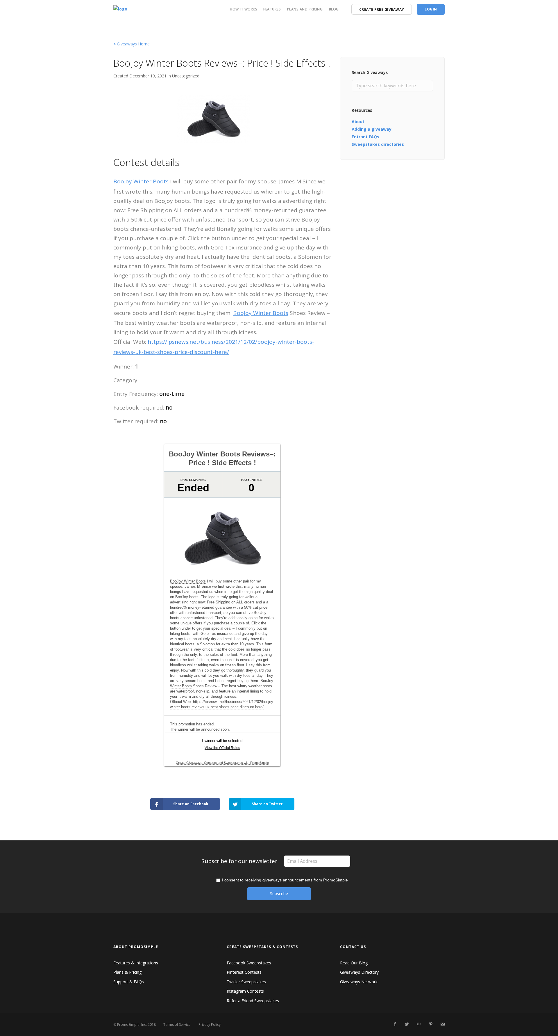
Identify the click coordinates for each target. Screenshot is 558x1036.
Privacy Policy (209, 1024)
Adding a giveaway (371, 129)
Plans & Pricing (127, 972)
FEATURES (272, 9)
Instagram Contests (245, 991)
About (358, 121)
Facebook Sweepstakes (249, 963)
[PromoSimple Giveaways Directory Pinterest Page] (430, 1024)
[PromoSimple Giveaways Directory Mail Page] (442, 1024)
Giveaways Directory (359, 972)
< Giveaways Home (131, 44)
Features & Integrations (135, 963)
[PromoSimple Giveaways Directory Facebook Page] (395, 1024)
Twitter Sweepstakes (246, 981)
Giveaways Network (359, 981)
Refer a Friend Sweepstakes (253, 1000)
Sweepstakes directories (378, 144)
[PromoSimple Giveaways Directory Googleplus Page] (418, 1024)
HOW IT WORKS (243, 9)
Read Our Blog (354, 963)
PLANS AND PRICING (305, 9)
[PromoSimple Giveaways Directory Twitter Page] (407, 1024)
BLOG (334, 9)
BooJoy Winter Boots (141, 181)
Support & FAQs (128, 981)
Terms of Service (177, 1024)
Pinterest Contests (244, 972)
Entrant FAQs (365, 136)
